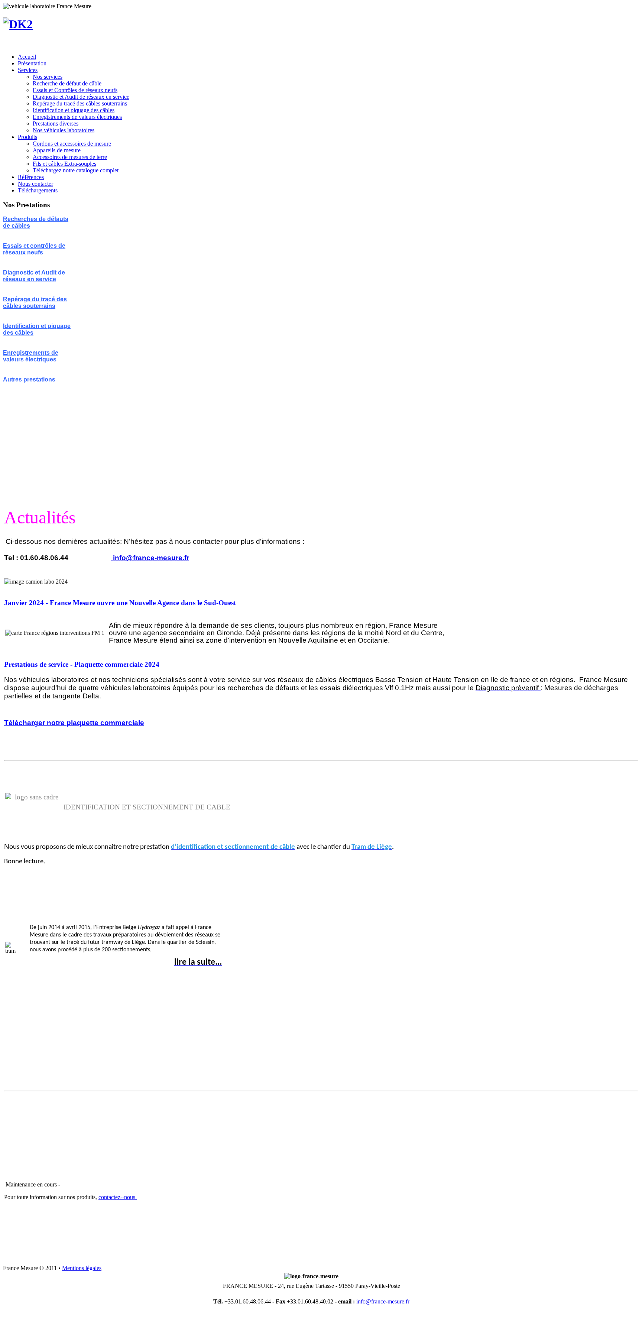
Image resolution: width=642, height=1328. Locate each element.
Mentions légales (81, 1268)
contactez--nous (117, 1197)
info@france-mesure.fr (151, 558)
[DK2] (18, 24)
